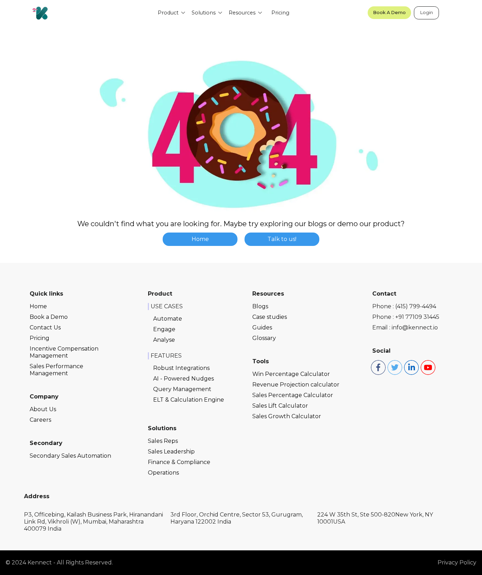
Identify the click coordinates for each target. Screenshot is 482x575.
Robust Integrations (181, 368)
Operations (163, 472)
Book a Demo (49, 317)
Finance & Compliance (179, 462)
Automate (167, 318)
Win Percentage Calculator (291, 374)
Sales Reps (163, 441)
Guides (262, 327)
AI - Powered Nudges (183, 378)
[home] (40, 13)
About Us (43, 409)
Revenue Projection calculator (295, 384)
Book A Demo (389, 12)
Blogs (260, 306)
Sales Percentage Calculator (292, 395)
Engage (164, 329)
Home (200, 239)
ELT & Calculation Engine (188, 399)
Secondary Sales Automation (70, 455)
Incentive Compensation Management (64, 352)
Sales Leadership (171, 451)
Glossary (264, 338)
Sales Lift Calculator (280, 405)
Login (426, 12)
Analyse (164, 339)
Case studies (269, 317)
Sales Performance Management (56, 370)
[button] (172, 12)
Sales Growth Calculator (286, 416)
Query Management (182, 389)
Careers (40, 419)
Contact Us (45, 327)
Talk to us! (281, 239)
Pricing (280, 13)
